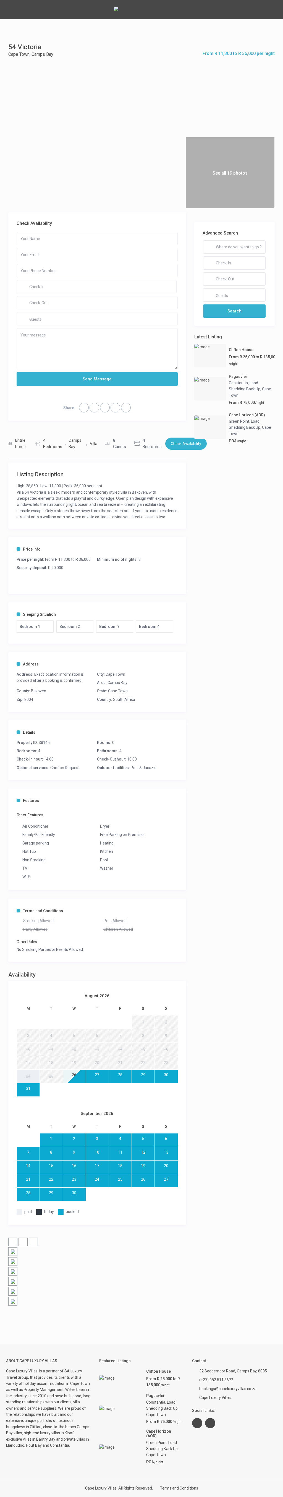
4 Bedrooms (52, 443)
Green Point (239, 421)
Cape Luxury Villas (22, 1371)
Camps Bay (42, 54)
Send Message (97, 379)
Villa (93, 443)
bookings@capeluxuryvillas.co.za (227, 1388)
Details (29, 732)
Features (31, 800)
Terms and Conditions (43, 911)
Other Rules (27, 942)
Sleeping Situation (39, 614)
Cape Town (19, 54)
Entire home (20, 443)
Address (31, 664)
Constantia (238, 383)
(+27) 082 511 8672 (216, 1380)
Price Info (32, 549)
